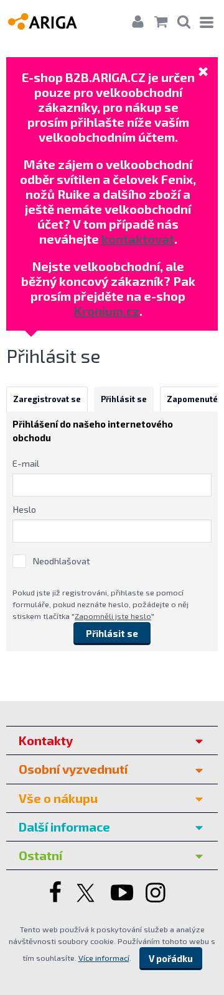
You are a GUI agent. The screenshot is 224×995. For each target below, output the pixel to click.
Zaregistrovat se (47, 399)
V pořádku (171, 958)
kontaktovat (137, 238)
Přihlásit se (124, 399)
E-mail (25, 463)
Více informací (103, 958)
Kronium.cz (106, 310)
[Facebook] (53, 894)
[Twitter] (87, 894)
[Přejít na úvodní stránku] (54, 20)
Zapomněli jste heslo (113, 616)
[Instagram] (157, 894)
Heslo (24, 509)
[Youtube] (122, 894)
